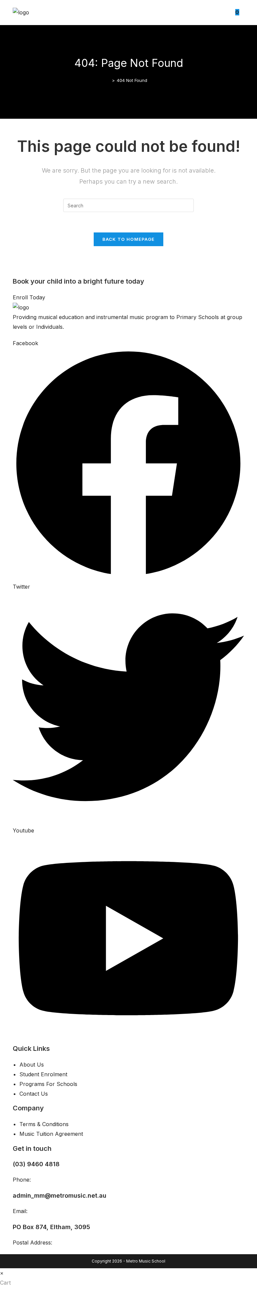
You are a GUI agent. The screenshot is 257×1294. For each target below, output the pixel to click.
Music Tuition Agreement (51, 1133)
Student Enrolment (43, 1074)
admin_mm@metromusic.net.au (59, 1195)
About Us (31, 1064)
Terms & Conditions (44, 1124)
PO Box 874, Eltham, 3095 (51, 1226)
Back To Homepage (128, 239)
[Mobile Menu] (241, 12)
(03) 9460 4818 (36, 1164)
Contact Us (33, 1093)
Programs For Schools (48, 1084)
